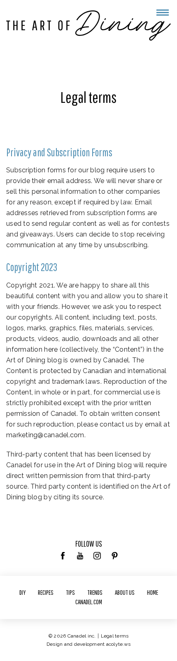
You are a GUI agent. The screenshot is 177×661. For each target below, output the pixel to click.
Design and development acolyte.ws (88, 644)
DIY (22, 592)
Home (152, 592)
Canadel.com (88, 601)
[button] (162, 12)
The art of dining (88, 25)
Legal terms (115, 636)
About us (125, 592)
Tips (70, 592)
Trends (94, 592)
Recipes (46, 592)
